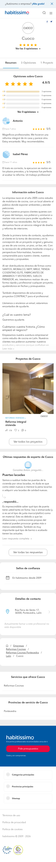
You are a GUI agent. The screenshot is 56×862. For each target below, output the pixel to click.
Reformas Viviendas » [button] (15, 418)
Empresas (18, 646)
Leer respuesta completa (15, 539)
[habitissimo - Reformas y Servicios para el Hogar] (13, 13)
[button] (28, 775)
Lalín (8, 656)
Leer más (7, 349)
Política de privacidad (14, 822)
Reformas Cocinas (16, 649)
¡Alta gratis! (38, 4)
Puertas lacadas (13, 475)
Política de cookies (12, 829)
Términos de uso (11, 815)
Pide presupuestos (28, 857)
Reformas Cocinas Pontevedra (22, 653)
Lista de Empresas (13, 806)
